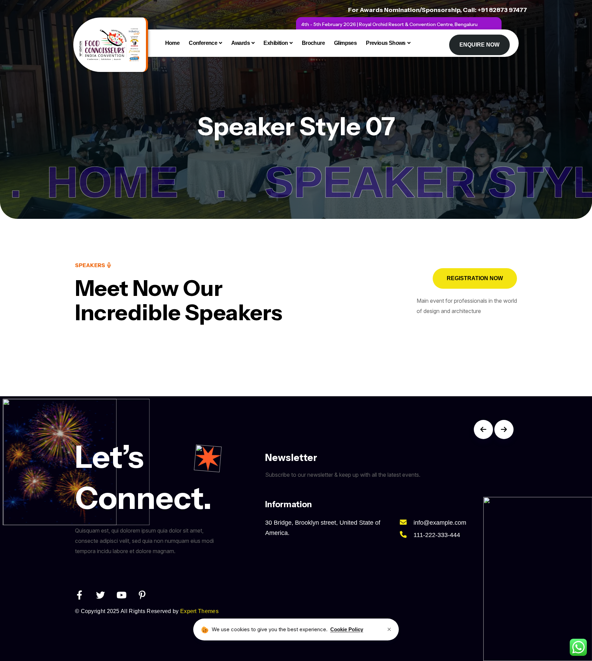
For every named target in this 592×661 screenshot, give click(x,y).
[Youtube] (121, 594)
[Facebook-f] (79, 594)
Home (172, 43)
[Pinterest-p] (142, 594)
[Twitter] (100, 594)
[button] (483, 429)
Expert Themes (199, 611)
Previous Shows (386, 43)
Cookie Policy (346, 629)
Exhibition (275, 43)
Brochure (313, 43)
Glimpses (345, 43)
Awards (240, 43)
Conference (203, 43)
